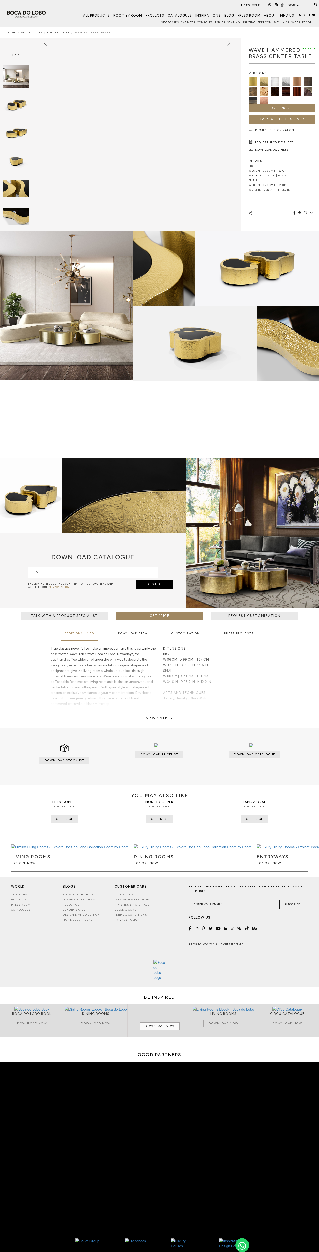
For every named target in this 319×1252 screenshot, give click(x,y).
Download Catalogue (254, 754)
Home (11, 32)
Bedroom (265, 22)
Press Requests (239, 633)
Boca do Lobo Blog (78, 894)
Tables (220, 22)
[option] (16, 105)
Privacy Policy (127, 919)
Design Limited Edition (81, 914)
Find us (287, 15)
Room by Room (127, 15)
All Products (96, 15)
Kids (286, 22)
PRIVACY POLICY (59, 587)
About (270, 15)
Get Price (282, 108)
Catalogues (180, 15)
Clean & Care (125, 909)
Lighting (249, 22)
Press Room (249, 15)
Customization (185, 633)
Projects (155, 15)
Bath (277, 22)
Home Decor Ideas (77, 919)
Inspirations (208, 15)
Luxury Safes (74, 909)
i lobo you (71, 904)
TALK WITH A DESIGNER (282, 119)
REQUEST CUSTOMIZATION (254, 616)
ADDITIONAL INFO (79, 633)
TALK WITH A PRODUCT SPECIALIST (64, 616)
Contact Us (124, 894)
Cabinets (188, 22)
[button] (303, 860)
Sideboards (170, 22)
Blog (229, 15)
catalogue (251, 5)
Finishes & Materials (132, 904)
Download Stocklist (64, 760)
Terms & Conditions (131, 914)
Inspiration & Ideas (79, 899)
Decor (307, 22)
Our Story (19, 894)
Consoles (205, 22)
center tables (58, 32)
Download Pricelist (159, 754)
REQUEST (155, 584)
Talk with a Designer (132, 899)
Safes (295, 22)
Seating (233, 22)
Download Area (132, 633)
